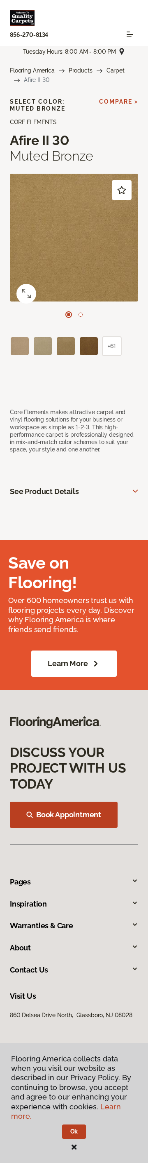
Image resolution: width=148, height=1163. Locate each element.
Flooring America (32, 70)
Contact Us (29, 970)
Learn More (68, 663)
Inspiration (28, 904)
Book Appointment (68, 814)
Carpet (115, 70)
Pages (20, 881)
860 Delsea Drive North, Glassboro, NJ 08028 (71, 1015)
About (20, 947)
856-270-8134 (29, 35)
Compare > (118, 101)
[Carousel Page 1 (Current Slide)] (68, 314)
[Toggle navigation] (130, 34)
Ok (74, 1131)
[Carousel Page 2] (81, 315)
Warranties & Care (41, 925)
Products (80, 70)
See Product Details (44, 491)
